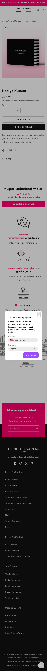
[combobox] (17, 340)
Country (11, 336)
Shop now (31, 355)
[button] (39, 314)
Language (12, 345)
